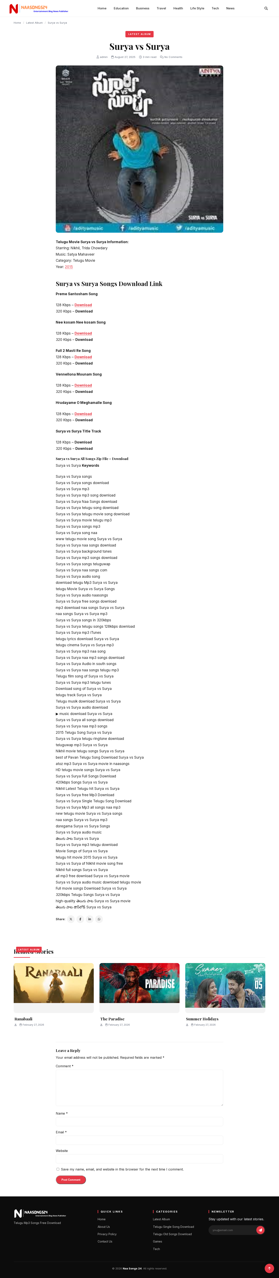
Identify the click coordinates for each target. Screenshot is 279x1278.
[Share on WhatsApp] (99, 919)
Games (157, 1241)
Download (83, 305)
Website (62, 1151)
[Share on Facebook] (80, 919)
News (230, 8)
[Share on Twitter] (71, 919)
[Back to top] (269, 1268)
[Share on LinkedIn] (90, 919)
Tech (215, 8)
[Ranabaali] (54, 988)
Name (62, 1113)
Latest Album (34, 22)
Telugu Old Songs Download (172, 1234)
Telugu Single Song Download (173, 1226)
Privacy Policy (107, 1234)
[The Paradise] (139, 988)
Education (121, 8)
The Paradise (112, 1018)
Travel (161, 8)
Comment (65, 1066)
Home (102, 8)
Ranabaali (23, 1018)
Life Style (197, 8)
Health (178, 8)
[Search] (266, 8)
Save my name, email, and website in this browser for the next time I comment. (122, 1169)
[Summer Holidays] (225, 988)
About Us (104, 1226)
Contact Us (105, 1241)
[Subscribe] (260, 1230)
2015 (69, 267)
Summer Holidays (202, 1018)
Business (142, 8)
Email (61, 1132)
